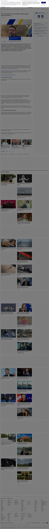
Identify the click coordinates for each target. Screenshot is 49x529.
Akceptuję (43, 2)
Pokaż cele (43, 4)
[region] (24, 3)
